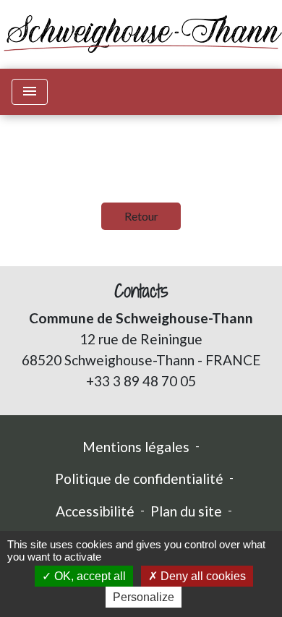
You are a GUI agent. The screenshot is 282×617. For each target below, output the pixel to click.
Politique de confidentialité (139, 478)
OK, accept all (88, 576)
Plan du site (186, 511)
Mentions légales (135, 446)
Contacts (141, 291)
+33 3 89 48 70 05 (141, 381)
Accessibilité (95, 511)
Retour (141, 216)
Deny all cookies (202, 576)
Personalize (143, 597)
